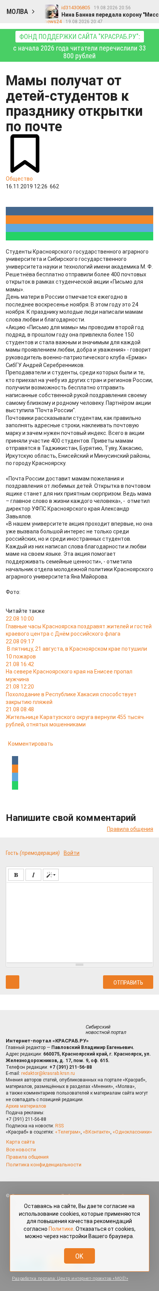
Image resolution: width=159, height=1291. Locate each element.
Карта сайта (20, 1142)
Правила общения (130, 829)
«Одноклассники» (132, 1132)
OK (79, 1256)
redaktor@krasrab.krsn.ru (48, 1073)
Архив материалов (26, 1106)
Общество (19, 179)
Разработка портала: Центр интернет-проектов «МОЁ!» (70, 1278)
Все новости (21, 1149)
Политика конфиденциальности (43, 1164)
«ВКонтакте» (96, 1132)
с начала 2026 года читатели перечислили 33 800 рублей (79, 46)
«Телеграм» (68, 1132)
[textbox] (79, 921)
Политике (61, 1229)
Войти (72, 853)
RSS (59, 1126)
